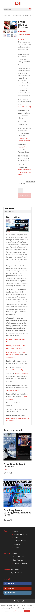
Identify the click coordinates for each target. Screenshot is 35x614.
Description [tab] (9, 209)
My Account (15, 570)
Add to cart (24, 195)
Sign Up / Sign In (17, 573)
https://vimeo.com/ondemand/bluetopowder (24, 172)
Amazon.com (10, 357)
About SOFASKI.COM (20, 534)
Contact (16, 547)
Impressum (17, 544)
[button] (14, 23)
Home (5, 15)
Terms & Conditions (20, 557)
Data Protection (18, 560)
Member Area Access (22, 374)
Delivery (22, 183)
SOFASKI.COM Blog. (24, 107)
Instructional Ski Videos (15, 15)
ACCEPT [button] (27, 611)
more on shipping (13, 390)
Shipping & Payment (20, 563)
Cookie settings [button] (16, 611)
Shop (15, 554)
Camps (16, 538)
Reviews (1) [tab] (9, 212)
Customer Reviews (20, 541)
